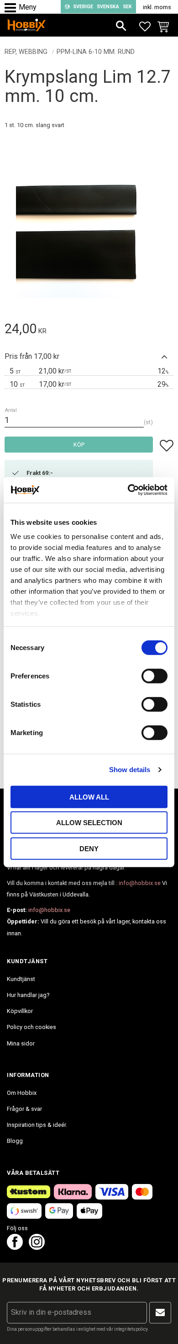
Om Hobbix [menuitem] (22, 1092)
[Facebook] (15, 1247)
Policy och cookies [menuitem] (31, 1027)
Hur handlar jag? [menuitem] (28, 995)
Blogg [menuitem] (15, 1140)
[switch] (154, 675)
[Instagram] (37, 1247)
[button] (13, 8)
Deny (89, 848)
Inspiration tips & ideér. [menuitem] (37, 1124)
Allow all (89, 796)
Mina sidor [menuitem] (21, 1043)
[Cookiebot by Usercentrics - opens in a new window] (128, 490)
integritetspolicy (130, 1329)
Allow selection (89, 823)
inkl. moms (157, 7)
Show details (129, 769)
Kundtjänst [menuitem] (21, 979)
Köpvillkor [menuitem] (20, 1011)
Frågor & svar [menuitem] (24, 1108)
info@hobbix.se (140, 883)
